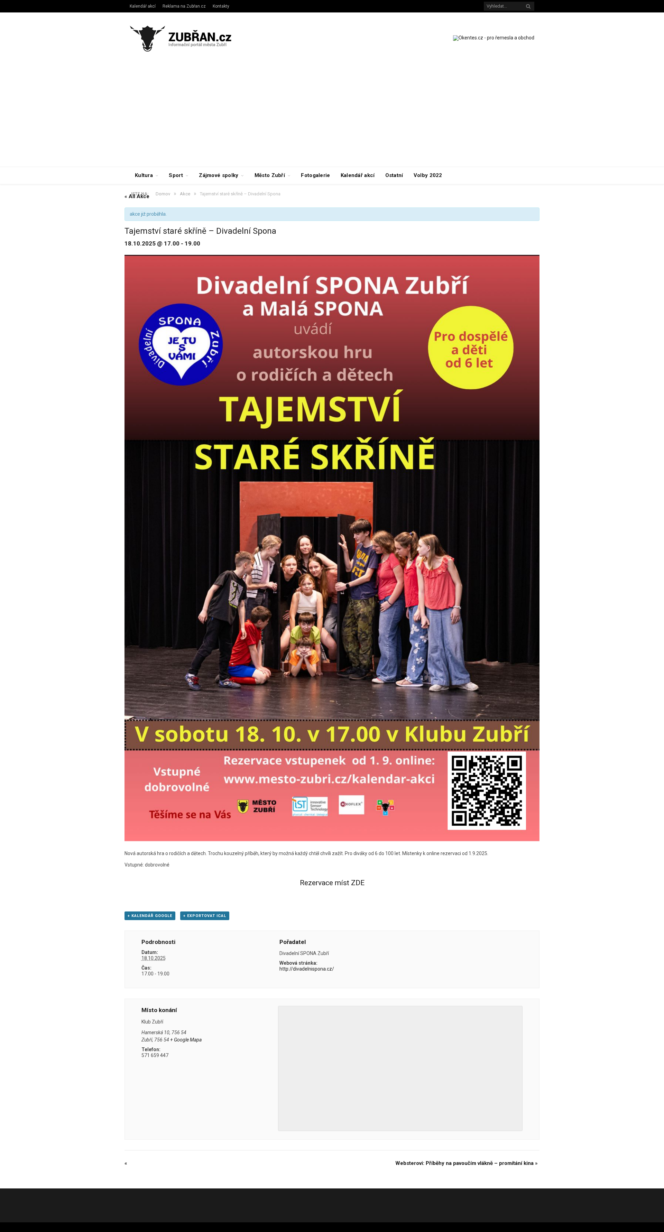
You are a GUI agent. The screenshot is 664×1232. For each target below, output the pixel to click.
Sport (176, 175)
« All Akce (136, 196)
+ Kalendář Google (150, 916)
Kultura (144, 175)
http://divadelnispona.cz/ (306, 969)
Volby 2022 (428, 175)
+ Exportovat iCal (204, 916)
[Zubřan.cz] (188, 37)
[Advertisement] (332, 114)
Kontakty (221, 6)
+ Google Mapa (186, 1040)
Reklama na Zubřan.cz (184, 6)
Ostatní (394, 175)
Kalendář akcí (143, 6)
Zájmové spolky (218, 175)
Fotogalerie (315, 175)
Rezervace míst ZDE (332, 883)
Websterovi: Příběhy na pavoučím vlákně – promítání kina (466, 1163)
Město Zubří (270, 175)
